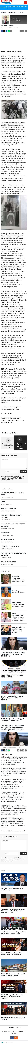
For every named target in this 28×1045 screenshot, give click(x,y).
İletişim (14, 1031)
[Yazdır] (11, 31)
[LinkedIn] (6, 31)
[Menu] (25, 2)
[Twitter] (4, 31)
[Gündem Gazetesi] (6, 2)
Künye (9, 1031)
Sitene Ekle (13, 1033)
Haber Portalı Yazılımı (8, 1042)
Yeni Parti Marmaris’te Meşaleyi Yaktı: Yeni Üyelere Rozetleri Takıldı (16, 7)
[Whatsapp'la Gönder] (9, 31)
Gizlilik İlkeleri (21, 1031)
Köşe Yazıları (12, 12)
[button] (21, 31)
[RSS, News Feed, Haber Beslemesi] (16, 1037)
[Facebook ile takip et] (12, 1037)
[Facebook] (2, 31)
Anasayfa (5, 12)
